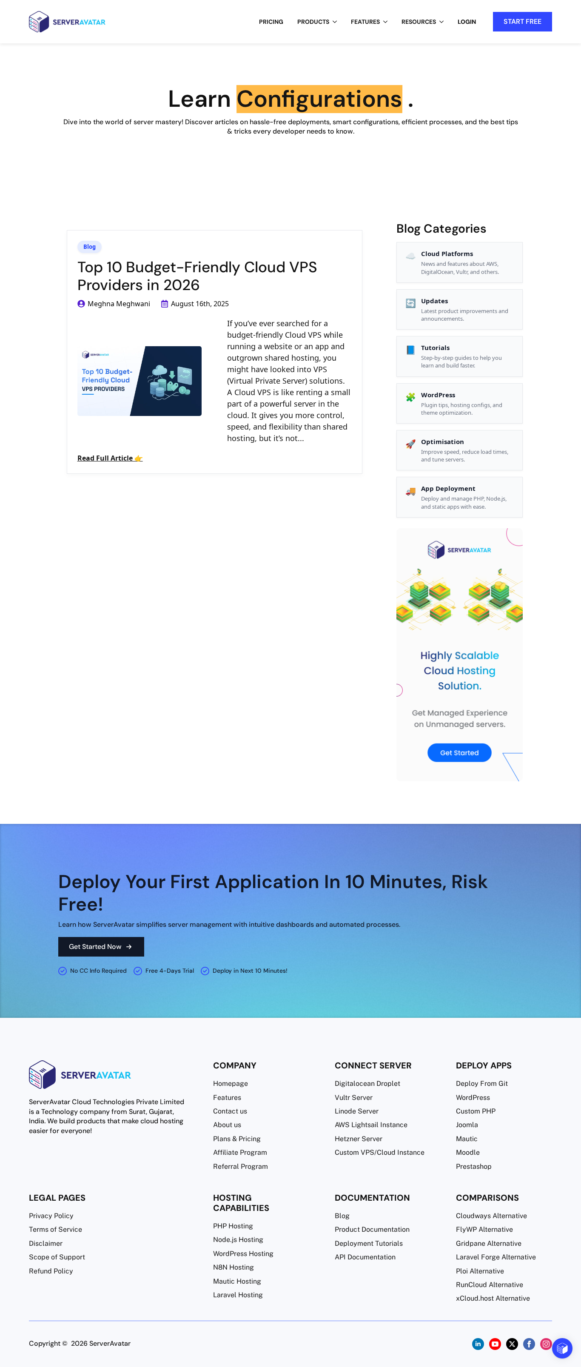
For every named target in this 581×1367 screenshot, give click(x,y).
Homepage (230, 1083)
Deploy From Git (482, 1083)
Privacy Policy (51, 1216)
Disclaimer (46, 1243)
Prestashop (474, 1166)
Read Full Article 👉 (110, 458)
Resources (419, 22)
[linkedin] (478, 1344)
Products (313, 22)
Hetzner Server (358, 1139)
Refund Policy (51, 1271)
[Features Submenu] (388, 21)
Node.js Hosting (238, 1240)
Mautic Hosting (237, 1281)
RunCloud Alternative (489, 1285)
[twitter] (512, 1344)
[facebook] (529, 1344)
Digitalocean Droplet (367, 1083)
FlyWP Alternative (484, 1229)
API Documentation (365, 1257)
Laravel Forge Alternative (496, 1257)
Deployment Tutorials (369, 1243)
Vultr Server (354, 1098)
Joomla (467, 1125)
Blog (89, 247)
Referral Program (240, 1166)
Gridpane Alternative (488, 1243)
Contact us (230, 1111)
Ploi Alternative (480, 1271)
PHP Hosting (233, 1226)
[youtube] (495, 1344)
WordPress (473, 1098)
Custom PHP (476, 1111)
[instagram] (546, 1344)
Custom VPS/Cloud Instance (379, 1152)
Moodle (468, 1152)
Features (365, 22)
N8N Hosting (233, 1267)
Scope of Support (57, 1257)
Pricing (271, 22)
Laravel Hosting (238, 1295)
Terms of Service (55, 1229)
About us (227, 1125)
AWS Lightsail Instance (371, 1125)
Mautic (467, 1139)
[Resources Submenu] (444, 21)
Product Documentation (372, 1229)
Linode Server (357, 1111)
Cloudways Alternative (491, 1216)
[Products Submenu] (337, 21)
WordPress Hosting (243, 1254)
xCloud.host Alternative (493, 1298)
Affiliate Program (240, 1152)
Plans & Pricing (237, 1139)
